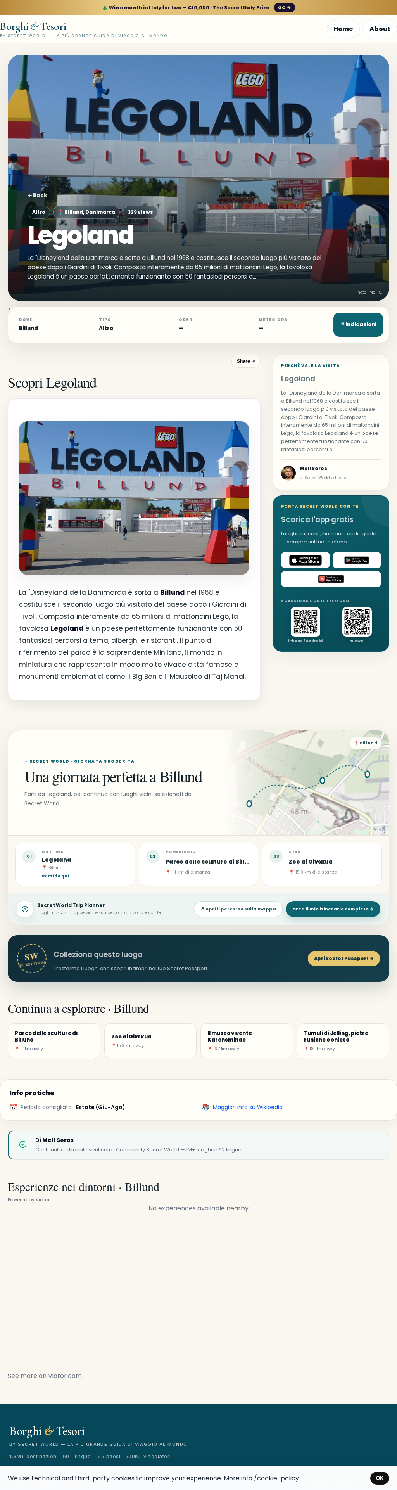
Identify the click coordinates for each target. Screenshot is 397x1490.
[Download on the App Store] (305, 560)
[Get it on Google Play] (357, 560)
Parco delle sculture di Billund (211, 861)
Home (343, 28)
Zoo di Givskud (311, 861)
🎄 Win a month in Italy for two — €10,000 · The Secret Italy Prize (196, 7)
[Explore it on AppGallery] (331, 579)
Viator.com (65, 1375)
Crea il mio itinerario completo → (333, 909)
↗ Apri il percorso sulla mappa (238, 909)
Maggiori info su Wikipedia (248, 1107)
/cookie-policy (276, 1478)
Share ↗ (246, 361)
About (379, 28)
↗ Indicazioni (358, 324)
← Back (37, 195)
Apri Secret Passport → (344, 958)
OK (379, 1478)
